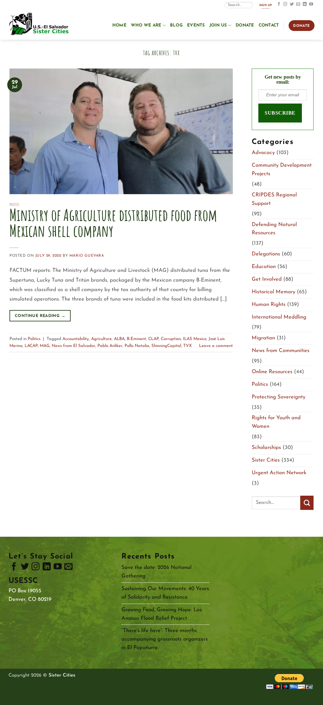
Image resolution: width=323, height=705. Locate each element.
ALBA (119, 339)
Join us (218, 25)
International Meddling (279, 317)
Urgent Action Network (279, 472)
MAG (45, 346)
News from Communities (280, 350)
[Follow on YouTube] (311, 4)
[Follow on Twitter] (292, 4)
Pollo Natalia (137, 346)
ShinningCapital (166, 346)
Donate (245, 25)
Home (119, 25)
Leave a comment (216, 346)
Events (196, 25)
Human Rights (268, 304)
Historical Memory (273, 292)
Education (264, 266)
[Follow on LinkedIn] (305, 4)
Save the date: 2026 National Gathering (156, 572)
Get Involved (267, 279)
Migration (263, 338)
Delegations (266, 254)
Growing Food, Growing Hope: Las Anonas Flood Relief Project (161, 614)
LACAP (31, 346)
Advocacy (263, 152)
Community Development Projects (282, 169)
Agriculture (101, 339)
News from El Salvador (73, 346)
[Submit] (307, 503)
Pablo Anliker (109, 346)
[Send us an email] (298, 4)
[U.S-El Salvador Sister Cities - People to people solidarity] (40, 24)
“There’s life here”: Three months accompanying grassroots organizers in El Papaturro (164, 639)
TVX (187, 346)
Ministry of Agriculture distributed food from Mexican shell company (113, 223)
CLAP (153, 339)
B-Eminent (136, 339)
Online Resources (272, 371)
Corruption (171, 339)
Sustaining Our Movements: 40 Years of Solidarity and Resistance (165, 593)
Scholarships (266, 447)
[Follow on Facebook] (279, 4)
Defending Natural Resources (274, 229)
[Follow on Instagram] (285, 4)
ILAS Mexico (194, 339)
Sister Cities (266, 460)
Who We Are (146, 25)
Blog (176, 25)
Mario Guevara (86, 256)
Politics (14, 204)
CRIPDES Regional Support (274, 199)
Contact (269, 25)
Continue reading (40, 316)
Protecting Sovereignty (278, 397)
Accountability (75, 339)
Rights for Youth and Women (276, 422)
